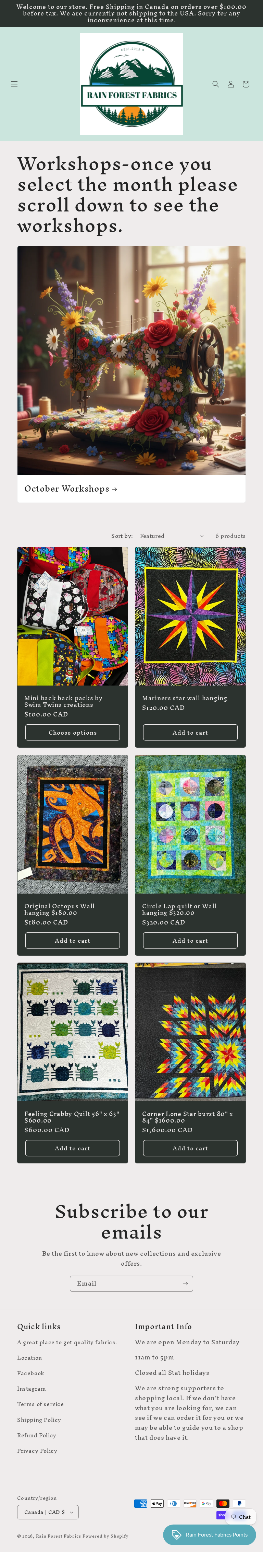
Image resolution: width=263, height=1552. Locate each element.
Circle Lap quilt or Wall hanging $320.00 (179, 909)
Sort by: (122, 536)
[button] (14, 84)
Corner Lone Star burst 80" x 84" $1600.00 (187, 1117)
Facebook (31, 1373)
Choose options (73, 732)
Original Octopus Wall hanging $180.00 (59, 909)
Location (29, 1358)
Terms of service (40, 1404)
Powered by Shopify (106, 1536)
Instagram (31, 1388)
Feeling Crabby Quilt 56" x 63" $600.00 (72, 1117)
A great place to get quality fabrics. (67, 1343)
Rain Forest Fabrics (58, 1536)
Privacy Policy (37, 1451)
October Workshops (66, 488)
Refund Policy (37, 1435)
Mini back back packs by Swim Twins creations (63, 701)
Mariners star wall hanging (184, 698)
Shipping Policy (39, 1420)
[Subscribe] (185, 1284)
